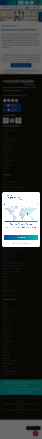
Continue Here (21, 237)
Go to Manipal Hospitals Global (21, 243)
